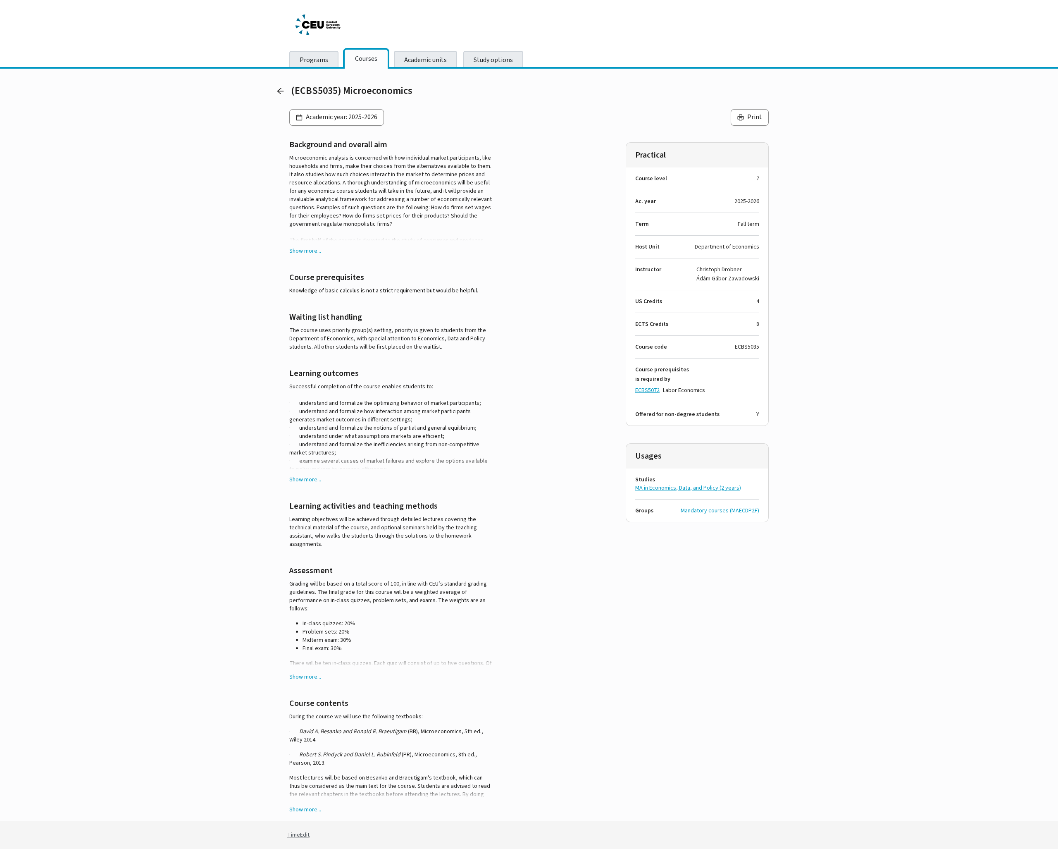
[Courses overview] (280, 91)
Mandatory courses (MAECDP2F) (720, 511)
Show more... (305, 251)
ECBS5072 (647, 390)
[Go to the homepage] (357, 24)
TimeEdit (298, 835)
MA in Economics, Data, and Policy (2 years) (688, 488)
